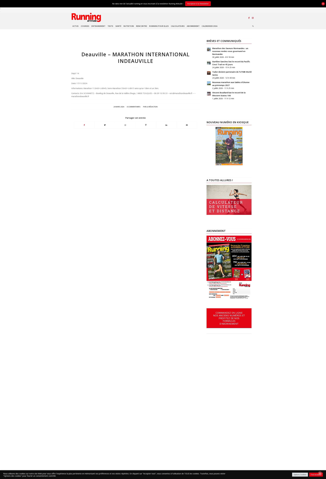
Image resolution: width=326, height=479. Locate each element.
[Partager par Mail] (187, 125)
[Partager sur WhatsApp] (125, 125)
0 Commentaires (133, 107)
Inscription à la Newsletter (198, 3)
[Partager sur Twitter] (105, 125)
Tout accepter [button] (316, 474)
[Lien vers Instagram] (253, 18)
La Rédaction (152, 107)
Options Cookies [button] (300, 474)
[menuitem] (75, 26)
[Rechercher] (253, 26)
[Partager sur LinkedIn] (166, 125)
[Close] (323, 3)
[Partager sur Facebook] (84, 125)
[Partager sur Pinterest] (146, 125)
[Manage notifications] (320, 473)
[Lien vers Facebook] (249, 18)
